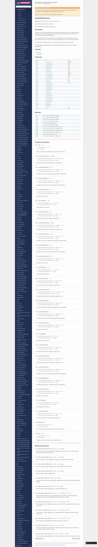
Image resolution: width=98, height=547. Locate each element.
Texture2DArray (20, 495)
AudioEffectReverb (21, 58)
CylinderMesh (19, 164)
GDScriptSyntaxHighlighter (22, 200)
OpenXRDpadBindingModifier (22, 344)
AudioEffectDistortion (21, 26)
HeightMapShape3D (21, 243)
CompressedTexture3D (21, 135)
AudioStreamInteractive (21, 68)
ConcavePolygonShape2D (22, 139)
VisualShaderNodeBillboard (22, 541)
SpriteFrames (19, 472)
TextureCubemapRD (21, 507)
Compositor (19, 124)
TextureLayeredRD (20, 510)
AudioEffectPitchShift (21, 55)
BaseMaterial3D (20, 85)
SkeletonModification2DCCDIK (23, 440)
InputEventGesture (21, 262)
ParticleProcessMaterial (21, 365)
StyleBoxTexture (20, 484)
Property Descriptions (22, 18)
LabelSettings (20, 295)
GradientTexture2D (21, 241)
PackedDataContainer (21, 360)
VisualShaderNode (20, 539)
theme (49, 545)
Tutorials (19, 13)
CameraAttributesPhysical (22, 102)
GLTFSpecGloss (20, 230)
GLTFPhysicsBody (20, 222)
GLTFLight (19, 217)
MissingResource (20, 307)
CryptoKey (19, 146)
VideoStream (19, 530)
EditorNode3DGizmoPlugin (22, 171)
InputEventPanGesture (21, 280)
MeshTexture (19, 305)
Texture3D (19, 501)
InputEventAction (20, 259)
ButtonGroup (19, 99)
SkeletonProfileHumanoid (22, 461)
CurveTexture (19, 160)
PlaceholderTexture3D (21, 383)
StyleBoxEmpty (20, 478)
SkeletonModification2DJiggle (23, 444)
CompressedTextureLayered (22, 137)
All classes (39, 3)
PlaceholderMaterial (21, 375)
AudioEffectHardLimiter (21, 37)
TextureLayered (20, 508)
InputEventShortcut (21, 285)
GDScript (19, 198)
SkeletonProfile (20, 459)
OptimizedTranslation (21, 356)
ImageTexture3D (20, 249)
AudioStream (19, 64)
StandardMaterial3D (21, 474)
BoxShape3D (19, 97)
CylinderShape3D (20, 166)
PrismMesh (19, 398)
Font (18, 191)
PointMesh (19, 388)
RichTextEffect (20, 413)
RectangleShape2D (21, 409)
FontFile (18, 192)
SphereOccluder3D (20, 468)
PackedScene (19, 362)
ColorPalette (19, 122)
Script (18, 417)
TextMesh (19, 489)
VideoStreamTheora (21, 533)
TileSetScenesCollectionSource (23, 520)
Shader (18, 427)
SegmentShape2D (20, 421)
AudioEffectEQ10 (20, 30)
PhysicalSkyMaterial (21, 367)
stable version (42, 14)
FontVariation (19, 194)
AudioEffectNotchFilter (21, 49)
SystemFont (19, 487)
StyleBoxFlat (19, 480)
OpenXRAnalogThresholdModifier (22, 340)
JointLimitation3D (20, 289)
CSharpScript (19, 148)
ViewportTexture (20, 535)
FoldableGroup (20, 189)
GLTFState (19, 232)
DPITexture (19, 168)
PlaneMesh (19, 386)
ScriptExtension (20, 419)
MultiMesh (19, 308)
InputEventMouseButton (22, 276)
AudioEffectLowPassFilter (22, 45)
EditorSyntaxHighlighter (21, 175)
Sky (18, 464)
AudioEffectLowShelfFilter (22, 47)
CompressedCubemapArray (22, 129)
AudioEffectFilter (20, 36)
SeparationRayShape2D (21, 423)
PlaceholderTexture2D (21, 379)
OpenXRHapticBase (21, 346)
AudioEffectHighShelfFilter (22, 41)
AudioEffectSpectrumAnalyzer (23, 60)
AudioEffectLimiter (20, 43)
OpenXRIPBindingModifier (22, 354)
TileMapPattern (20, 514)
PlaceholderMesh (20, 377)
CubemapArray (20, 152)
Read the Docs (62, 545)
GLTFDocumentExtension (22, 212)
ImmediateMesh (20, 253)
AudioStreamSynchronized (22, 81)
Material (18, 299)
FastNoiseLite (20, 181)
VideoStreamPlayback (21, 531)
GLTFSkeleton (20, 226)
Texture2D (19, 493)
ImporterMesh (20, 255)
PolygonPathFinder (21, 392)
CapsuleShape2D (20, 114)
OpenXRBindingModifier (21, 342)
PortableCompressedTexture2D (23, 394)
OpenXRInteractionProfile (22, 350)
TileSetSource (20, 522)
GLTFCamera (19, 208)
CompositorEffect (20, 125)
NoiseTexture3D (20, 324)
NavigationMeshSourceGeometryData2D (23, 313)
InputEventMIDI (20, 272)
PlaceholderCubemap (21, 371)
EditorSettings (20, 173)
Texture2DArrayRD (20, 497)
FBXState (19, 185)
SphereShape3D (20, 470)
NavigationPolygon (20, 318)
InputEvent (19, 257)
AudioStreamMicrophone (22, 70)
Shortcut (19, 436)
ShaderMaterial (20, 430)
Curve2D (19, 156)
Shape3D (19, 434)
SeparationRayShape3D (21, 425)
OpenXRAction (20, 332)
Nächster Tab (75, 538)
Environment (19, 177)
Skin (18, 463)
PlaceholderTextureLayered (22, 385)
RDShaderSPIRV (20, 407)
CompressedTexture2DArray (22, 133)
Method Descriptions (21, 20)
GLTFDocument (20, 210)
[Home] (35, 3)
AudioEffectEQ (20, 28)
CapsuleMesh (19, 112)
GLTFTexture (19, 234)
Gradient (18, 238)
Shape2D (19, 432)
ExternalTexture (20, 179)
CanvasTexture (20, 110)
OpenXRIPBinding (20, 352)
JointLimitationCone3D (21, 291)
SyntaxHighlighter (20, 485)
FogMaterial (19, 187)
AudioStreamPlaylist (21, 76)
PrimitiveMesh (20, 396)
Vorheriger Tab (39, 538)
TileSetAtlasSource (21, 518)
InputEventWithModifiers (22, 287)
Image (18, 245)
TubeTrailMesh (20, 528)
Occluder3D (19, 326)
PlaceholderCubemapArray (22, 373)
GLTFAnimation (20, 204)
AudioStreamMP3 (20, 72)
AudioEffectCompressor (22, 22)
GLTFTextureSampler (21, 236)
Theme (18, 512)
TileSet (18, 516)
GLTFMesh (19, 218)
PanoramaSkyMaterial (21, 363)
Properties (20, 15)
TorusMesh (19, 524)
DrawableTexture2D (21, 169)
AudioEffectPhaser (20, 53)
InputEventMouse (20, 274)
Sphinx (41, 545)
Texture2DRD (19, 499)
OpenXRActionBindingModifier (23, 334)
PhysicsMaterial (20, 369)
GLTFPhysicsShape (21, 224)
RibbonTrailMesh (20, 411)
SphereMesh (19, 466)
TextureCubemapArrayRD (22, 505)
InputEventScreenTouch (22, 284)
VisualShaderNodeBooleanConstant (22, 544)
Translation (19, 526)
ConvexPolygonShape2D (22, 143)
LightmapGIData (20, 297)
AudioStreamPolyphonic (21, 78)
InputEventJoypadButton (22, 264)
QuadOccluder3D (20, 404)
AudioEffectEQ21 (20, 32)
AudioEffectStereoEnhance (22, 62)
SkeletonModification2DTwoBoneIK (22, 455)
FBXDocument (20, 183)
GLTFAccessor (20, 202)
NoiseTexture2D (20, 322)
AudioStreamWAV (20, 83)
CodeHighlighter (20, 120)
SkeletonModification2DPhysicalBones (23, 449)
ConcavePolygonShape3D (22, 141)
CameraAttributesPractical (22, 104)
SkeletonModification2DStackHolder (23, 452)
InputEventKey (20, 268)
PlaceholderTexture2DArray (22, 381)
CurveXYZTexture (20, 162)
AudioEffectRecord (21, 57)
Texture (18, 491)
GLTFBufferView (20, 206)
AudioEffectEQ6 (20, 34)
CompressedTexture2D (21, 131)
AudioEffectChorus (21, 9)
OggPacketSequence (21, 330)
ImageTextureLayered (21, 251)
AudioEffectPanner (20, 51)
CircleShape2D (20, 118)
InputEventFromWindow (22, 261)
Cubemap (19, 150)
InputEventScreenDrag (21, 282)
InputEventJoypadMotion (22, 266)
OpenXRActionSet (20, 337)
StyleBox (19, 476)
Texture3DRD (19, 503)
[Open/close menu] (16, 9)
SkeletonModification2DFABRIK (23, 442)
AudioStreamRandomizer (22, 80)
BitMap (18, 87)
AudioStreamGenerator (21, 66)
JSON (18, 293)
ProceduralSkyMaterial (21, 400)
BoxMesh (19, 93)
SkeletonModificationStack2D (23, 457)
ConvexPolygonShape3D (22, 145)
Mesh (18, 301)
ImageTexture (20, 247)
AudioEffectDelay (20, 24)
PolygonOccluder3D (21, 390)
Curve (18, 154)
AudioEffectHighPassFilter (22, 39)
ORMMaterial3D (20, 358)
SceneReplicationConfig (21, 415)
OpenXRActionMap (20, 336)
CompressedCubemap (21, 127)
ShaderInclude (20, 429)
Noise (18, 320)
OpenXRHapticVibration (21, 348)
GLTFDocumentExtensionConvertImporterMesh (22, 214)
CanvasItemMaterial (21, 108)
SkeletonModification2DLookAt (23, 446)
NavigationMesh (20, 310)
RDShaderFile (19, 406)
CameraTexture (20, 106)
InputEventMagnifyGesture (22, 270)
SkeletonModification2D (22, 438)
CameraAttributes (20, 101)
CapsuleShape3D (20, 116)
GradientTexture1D (21, 240)
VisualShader (19, 537)
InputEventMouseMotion (22, 278)
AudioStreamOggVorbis (21, 74)
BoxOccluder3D (20, 95)
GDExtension (19, 196)
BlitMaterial (19, 89)
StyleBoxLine (19, 482)
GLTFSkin (19, 228)
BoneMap (19, 91)
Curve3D (19, 158)
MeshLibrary (19, 303)
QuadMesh (19, 402)
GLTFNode (19, 220)
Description (20, 11)
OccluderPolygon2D (21, 328)
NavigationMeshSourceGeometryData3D (23, 316)
